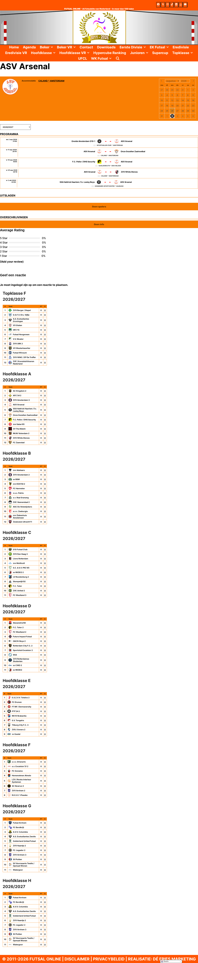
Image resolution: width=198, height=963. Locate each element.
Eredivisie (181, 47)
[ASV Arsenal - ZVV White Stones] (99, 173)
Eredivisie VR (16, 53)
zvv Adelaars (19, 470)
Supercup (160, 53)
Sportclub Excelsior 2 (23, 650)
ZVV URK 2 (18, 343)
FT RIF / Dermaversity (21, 707)
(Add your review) (12, 261)
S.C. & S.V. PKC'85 (21, 568)
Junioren (137, 53)
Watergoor (18, 870)
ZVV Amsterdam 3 (21, 400)
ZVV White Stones (21, 438)
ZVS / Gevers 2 (18, 729)
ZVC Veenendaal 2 (21, 502)
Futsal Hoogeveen (21, 334)
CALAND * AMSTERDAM (51, 80)
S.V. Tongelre (18, 720)
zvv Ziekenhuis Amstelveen (20, 516)
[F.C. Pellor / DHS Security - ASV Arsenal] (99, 163)
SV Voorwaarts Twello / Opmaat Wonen (23, 864)
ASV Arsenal (18, 404)
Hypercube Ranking (109, 53)
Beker (44, 47)
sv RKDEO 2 (18, 572)
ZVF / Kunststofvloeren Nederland (23, 362)
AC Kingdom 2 (19, 391)
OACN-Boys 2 (19, 641)
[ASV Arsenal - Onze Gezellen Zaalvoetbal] (99, 153)
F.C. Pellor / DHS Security (24, 419)
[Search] (117, 58)
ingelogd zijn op (21, 285)
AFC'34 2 (17, 395)
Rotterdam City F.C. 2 (22, 646)
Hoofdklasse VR (72, 53)
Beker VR (64, 47)
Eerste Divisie (131, 47)
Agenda (29, 47)
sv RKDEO (17, 670)
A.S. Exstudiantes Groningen (21, 320)
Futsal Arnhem (19, 823)
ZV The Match (19, 429)
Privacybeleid (109, 959)
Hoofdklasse (41, 53)
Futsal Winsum (20, 353)
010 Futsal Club (20, 549)
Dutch (166, 961)
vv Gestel (16, 734)
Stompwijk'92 (19, 581)
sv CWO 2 (17, 665)
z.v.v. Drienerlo (19, 762)
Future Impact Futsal (22, 636)
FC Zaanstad (19, 442)
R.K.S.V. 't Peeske (19, 795)
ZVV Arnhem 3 (19, 855)
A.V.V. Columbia (20, 832)
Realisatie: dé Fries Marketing (162, 959)
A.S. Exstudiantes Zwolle (24, 836)
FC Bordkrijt (18, 827)
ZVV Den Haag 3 (20, 554)
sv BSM (16, 479)
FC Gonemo (17, 771)
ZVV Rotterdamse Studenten (21, 660)
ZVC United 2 (19, 590)
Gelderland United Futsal (24, 841)
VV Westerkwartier (21, 348)
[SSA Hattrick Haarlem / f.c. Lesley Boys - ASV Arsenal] (99, 183)
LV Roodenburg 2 (21, 577)
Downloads (106, 47)
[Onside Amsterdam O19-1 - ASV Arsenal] (99, 142)
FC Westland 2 (19, 632)
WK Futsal (99, 58)
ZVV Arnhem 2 (18, 790)
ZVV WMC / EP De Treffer (24, 357)
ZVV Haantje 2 (19, 845)
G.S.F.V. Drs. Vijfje (21, 315)
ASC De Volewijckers (22, 507)
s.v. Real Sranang (21, 497)
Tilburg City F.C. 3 (20, 725)
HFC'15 (16, 330)
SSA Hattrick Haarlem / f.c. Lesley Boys (25, 409)
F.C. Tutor (17, 586)
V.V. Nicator (18, 339)
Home (14, 47)
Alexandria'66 (19, 623)
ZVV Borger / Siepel (22, 310)
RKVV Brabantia (19, 716)
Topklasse (180, 53)
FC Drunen (17, 702)
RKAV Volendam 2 (21, 433)
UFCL (82, 58)
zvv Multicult (19, 563)
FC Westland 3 (19, 595)
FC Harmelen (19, 488)
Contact (86, 47)
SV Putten (17, 859)
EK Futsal (157, 47)
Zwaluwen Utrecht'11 (22, 522)
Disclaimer (77, 959)
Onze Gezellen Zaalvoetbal (25, 415)
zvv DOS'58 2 (19, 484)
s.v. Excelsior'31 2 (20, 766)
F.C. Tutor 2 (18, 627)
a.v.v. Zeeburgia (20, 511)
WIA (15, 655)
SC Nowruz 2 (18, 786)
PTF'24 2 (16, 711)
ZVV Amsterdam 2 (21, 475)
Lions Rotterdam (20, 558)
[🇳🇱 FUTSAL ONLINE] (99, 27)
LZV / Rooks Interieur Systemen (21, 780)
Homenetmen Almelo (21, 775)
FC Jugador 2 (19, 850)
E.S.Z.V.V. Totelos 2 (20, 697)
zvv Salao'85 (19, 424)
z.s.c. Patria (18, 493)
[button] (52, 47)
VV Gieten (17, 325)
